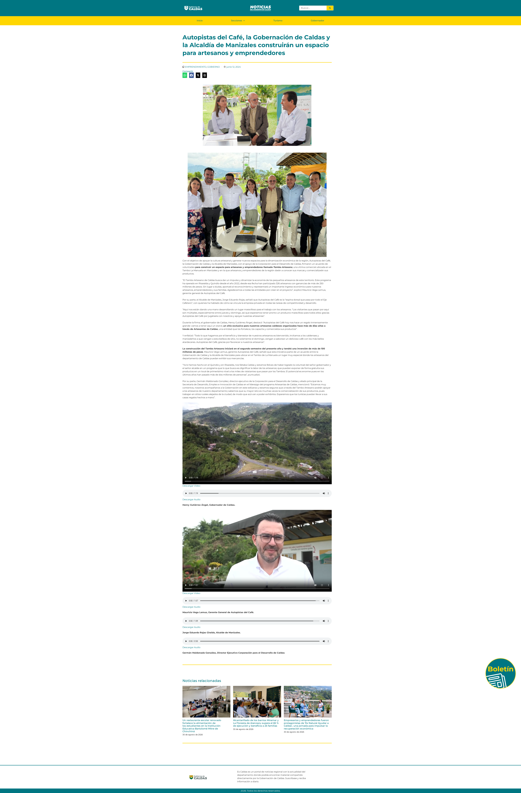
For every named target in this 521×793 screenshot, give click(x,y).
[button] (184, 75)
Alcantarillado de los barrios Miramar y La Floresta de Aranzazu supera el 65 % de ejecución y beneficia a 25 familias (256, 723)
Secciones (236, 20)
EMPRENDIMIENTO (195, 67)
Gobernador (317, 20)
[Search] (330, 8)
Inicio (200, 20)
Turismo (277, 20)
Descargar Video (191, 485)
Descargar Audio (191, 499)
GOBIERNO (213, 67)
